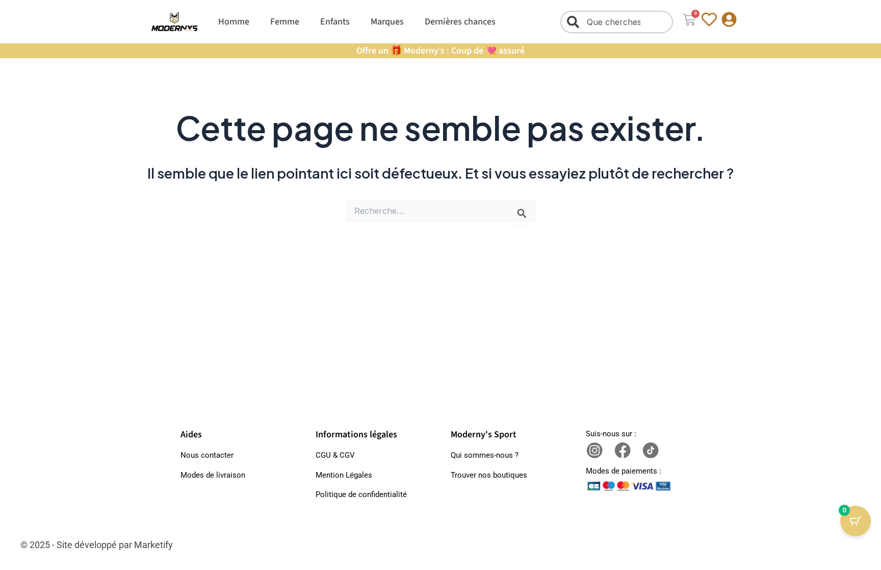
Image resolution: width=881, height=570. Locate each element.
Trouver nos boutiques (489, 475)
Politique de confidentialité (361, 494)
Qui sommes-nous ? (485, 455)
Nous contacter (207, 455)
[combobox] (616, 22)
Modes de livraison (212, 475)
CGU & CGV (335, 455)
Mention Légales (344, 475)
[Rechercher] (575, 22)
